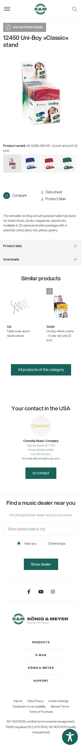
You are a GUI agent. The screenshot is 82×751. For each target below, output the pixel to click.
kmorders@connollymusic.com (41, 458)
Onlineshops (56, 543)
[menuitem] (41, 642)
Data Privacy (35, 701)
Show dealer (41, 564)
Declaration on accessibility (29, 706)
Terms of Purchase (41, 712)
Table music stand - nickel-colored (19, 333)
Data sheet (53, 191)
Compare (19, 195)
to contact (40, 472)
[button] (70, 737)
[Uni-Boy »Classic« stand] (31, 163)
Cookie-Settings (58, 701)
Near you (30, 543)
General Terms (60, 706)
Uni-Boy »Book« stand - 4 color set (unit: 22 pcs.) (60, 335)
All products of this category (41, 369)
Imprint (17, 701)
